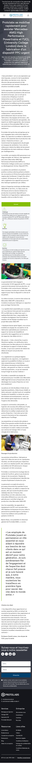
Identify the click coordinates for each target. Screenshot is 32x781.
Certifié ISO (19, 735)
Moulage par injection (7, 711)
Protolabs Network (6, 719)
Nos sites (18, 720)
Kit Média (18, 730)
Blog (2, 740)
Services (4, 709)
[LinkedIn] (3, 654)
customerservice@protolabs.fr (10, 701)
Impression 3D (5, 717)
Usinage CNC (4, 714)
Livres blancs (4, 730)
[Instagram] (14, 654)
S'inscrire (16, 675)
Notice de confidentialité (10, 686)
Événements (4, 738)
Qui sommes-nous (21, 712)
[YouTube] (10, 654)
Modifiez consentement (23, 757)
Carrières (18, 717)
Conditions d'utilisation (22, 740)
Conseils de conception (7, 735)
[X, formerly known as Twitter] (6, 654)
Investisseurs (19, 715)
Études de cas (5, 733)
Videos (18, 733)
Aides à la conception (7, 743)
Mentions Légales (21, 738)
